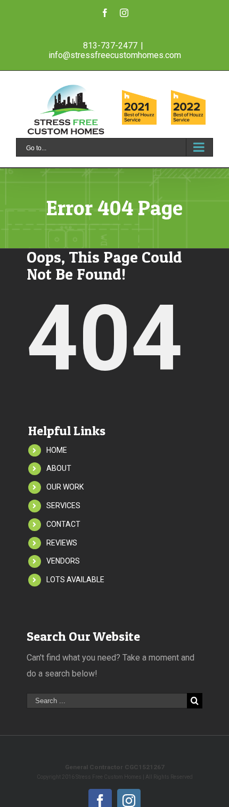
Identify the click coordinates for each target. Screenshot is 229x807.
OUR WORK (65, 487)
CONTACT (63, 524)
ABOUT (58, 468)
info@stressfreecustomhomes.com (114, 55)
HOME (56, 450)
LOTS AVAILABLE (75, 579)
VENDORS (63, 561)
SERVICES (63, 505)
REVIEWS (61, 543)
